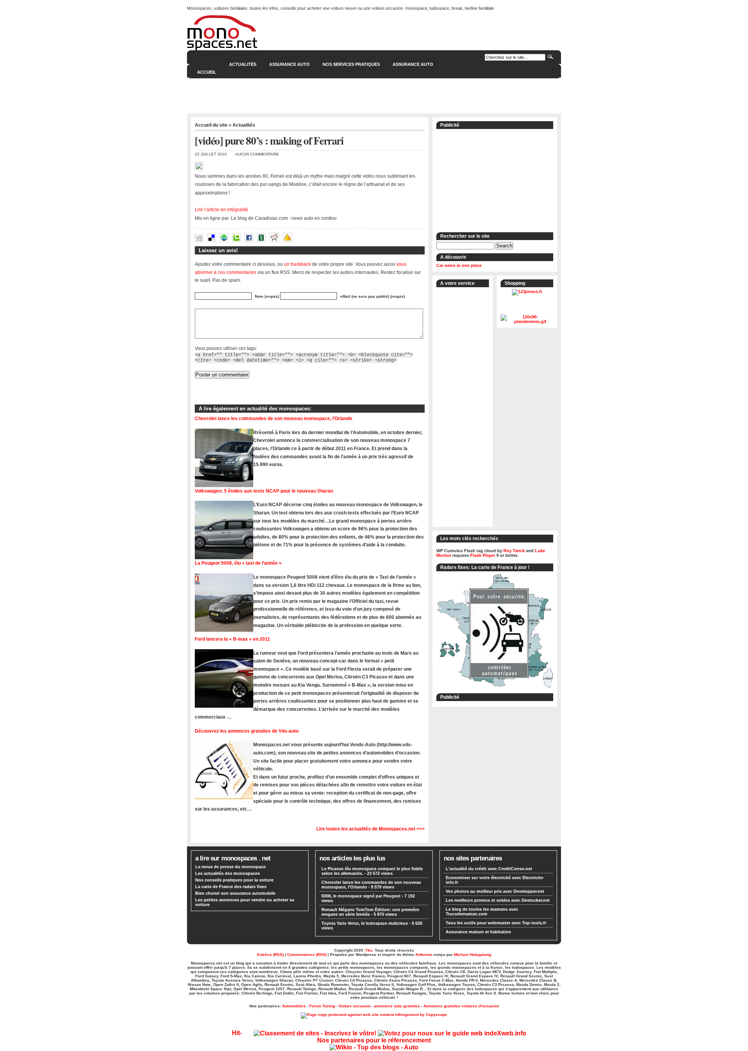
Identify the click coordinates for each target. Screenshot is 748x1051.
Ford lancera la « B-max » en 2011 (232, 638)
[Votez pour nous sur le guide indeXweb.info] (452, 1033)
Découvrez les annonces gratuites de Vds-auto (246, 730)
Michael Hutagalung (472, 954)
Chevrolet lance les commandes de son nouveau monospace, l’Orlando (273, 418)
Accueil (206, 72)
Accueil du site (211, 125)
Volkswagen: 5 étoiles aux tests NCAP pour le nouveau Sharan (264, 490)
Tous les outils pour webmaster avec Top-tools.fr (496, 922)
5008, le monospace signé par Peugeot (360, 896)
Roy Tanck (514, 550)
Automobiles (294, 1006)
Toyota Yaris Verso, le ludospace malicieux (364, 923)
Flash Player (482, 555)
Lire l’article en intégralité (221, 209)
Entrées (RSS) (270, 954)
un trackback (297, 264)
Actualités (242, 64)
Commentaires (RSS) (306, 954)
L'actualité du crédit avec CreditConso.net (489, 868)
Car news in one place (459, 265)
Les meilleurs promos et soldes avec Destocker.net (498, 900)
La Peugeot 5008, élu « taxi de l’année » (238, 562)
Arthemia (423, 954)
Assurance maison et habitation (478, 931)
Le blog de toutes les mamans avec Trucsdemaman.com (482, 911)
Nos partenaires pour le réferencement (374, 1040)
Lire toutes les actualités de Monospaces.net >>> (370, 828)
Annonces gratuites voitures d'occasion (461, 1006)
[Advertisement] (374, 95)
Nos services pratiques (351, 64)
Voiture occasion (354, 1006)
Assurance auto (413, 64)
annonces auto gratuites (397, 1006)
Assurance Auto (289, 64)
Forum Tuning (322, 1006)
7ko (368, 950)
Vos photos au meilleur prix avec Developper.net (495, 891)
